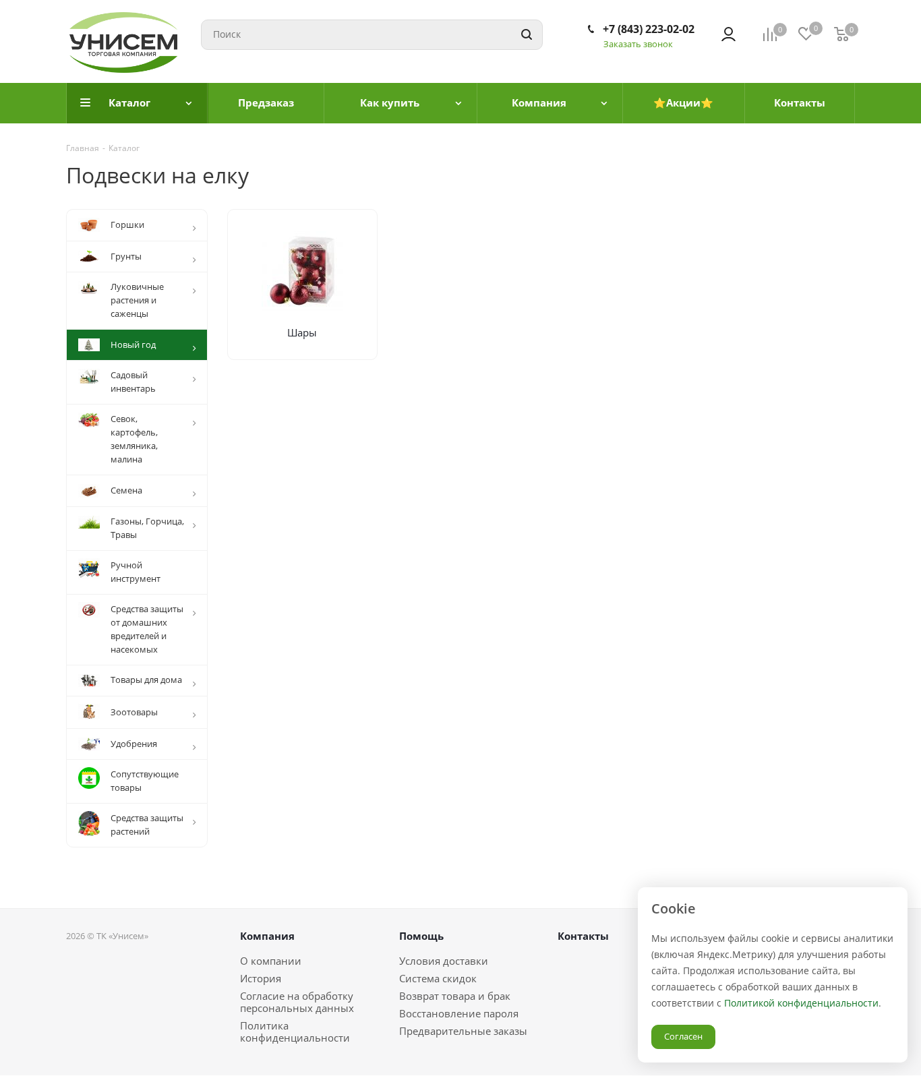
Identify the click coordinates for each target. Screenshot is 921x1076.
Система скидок (438, 978)
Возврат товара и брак (454, 996)
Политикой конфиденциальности (801, 1002)
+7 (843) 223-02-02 (648, 29)
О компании (270, 960)
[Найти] (526, 35)
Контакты (583, 936)
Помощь (421, 936)
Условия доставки (443, 960)
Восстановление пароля (458, 1013)
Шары (302, 332)
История (260, 978)
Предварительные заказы (463, 1031)
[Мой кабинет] (728, 34)
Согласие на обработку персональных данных (297, 1002)
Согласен (683, 1036)
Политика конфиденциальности (295, 1031)
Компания (267, 936)
